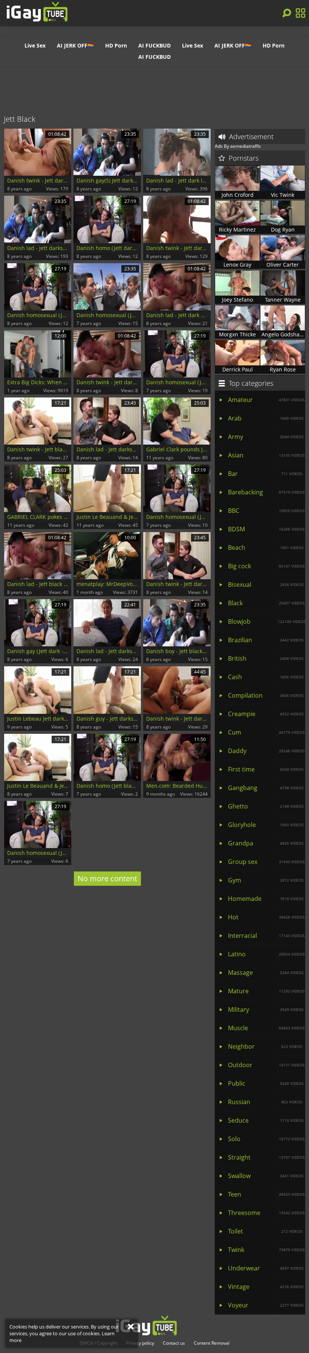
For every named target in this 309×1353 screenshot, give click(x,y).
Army (265, 437)
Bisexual (265, 584)
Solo (266, 1139)
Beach (265, 547)
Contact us (174, 1343)
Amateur (266, 400)
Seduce (265, 1120)
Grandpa (265, 843)
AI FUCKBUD (154, 45)
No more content (107, 878)
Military (265, 1009)
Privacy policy (140, 1343)
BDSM (266, 529)
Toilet (265, 1231)
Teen (266, 1194)
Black (266, 603)
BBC (266, 510)
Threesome (266, 1213)
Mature (266, 991)
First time (265, 769)
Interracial (266, 935)
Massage (265, 972)
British (265, 658)
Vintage (265, 1286)
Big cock (266, 566)
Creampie (265, 714)
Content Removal (211, 1343)
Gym (265, 880)
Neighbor (265, 1046)
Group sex (266, 862)
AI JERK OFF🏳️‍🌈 (75, 45)
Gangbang (265, 788)
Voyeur (265, 1305)
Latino (266, 954)
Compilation (265, 695)
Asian (266, 455)
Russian (265, 1102)
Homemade (265, 898)
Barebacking (266, 492)
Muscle (266, 1028)
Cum (266, 732)
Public (265, 1083)
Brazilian (265, 640)
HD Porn (116, 45)
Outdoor (266, 1065)
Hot (266, 917)
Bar (265, 473)
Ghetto (265, 806)
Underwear (265, 1268)
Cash (265, 677)
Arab (265, 418)
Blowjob (266, 621)
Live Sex (35, 45)
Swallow (265, 1176)
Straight (266, 1157)
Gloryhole (265, 825)
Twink (266, 1250)
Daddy (266, 751)
